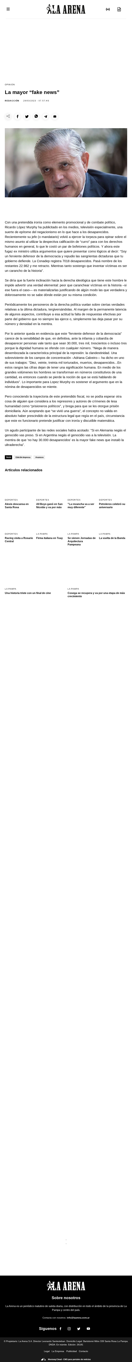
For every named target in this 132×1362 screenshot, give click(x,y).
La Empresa (58, 1351)
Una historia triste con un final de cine (28, 593)
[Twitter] (79, 1329)
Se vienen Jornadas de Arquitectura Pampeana (82, 541)
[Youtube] (88, 1329)
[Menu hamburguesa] (8, 9)
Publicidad (71, 1351)
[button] (17, 116)
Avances (39, 457)
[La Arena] (66, 9)
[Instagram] (69, 1329)
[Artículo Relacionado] (19, 486)
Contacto (83, 1351)
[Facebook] (60, 1329)
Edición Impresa (23, 457)
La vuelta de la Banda (112, 538)
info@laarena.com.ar (78, 1317)
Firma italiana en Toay (49, 538)
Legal (47, 1351)
